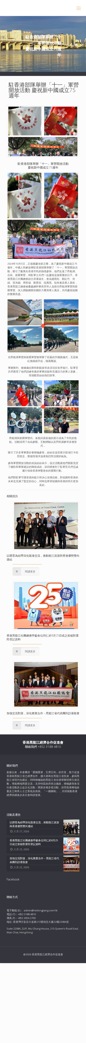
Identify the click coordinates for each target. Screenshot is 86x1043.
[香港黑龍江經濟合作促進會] (43, 8)
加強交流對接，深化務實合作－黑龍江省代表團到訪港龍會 (43, 713)
